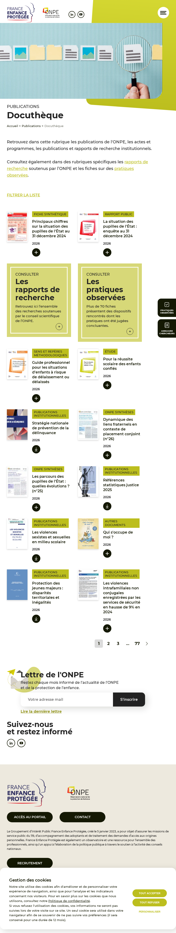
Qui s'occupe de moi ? (118, 534)
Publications (31, 126)
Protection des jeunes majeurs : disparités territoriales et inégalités (47, 593)
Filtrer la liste (23, 195)
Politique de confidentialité (69, 901)
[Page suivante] (147, 643)
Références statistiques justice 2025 (121, 485)
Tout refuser (150, 902)
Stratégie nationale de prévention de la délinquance (50, 428)
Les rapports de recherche (37, 289)
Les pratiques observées (105, 289)
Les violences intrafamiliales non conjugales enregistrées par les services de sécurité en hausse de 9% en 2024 (121, 597)
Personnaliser (149, 911)
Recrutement (29, 863)
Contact (83, 817)
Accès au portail (30, 817)
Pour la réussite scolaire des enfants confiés (122, 364)
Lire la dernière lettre (41, 711)
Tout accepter (149, 893)
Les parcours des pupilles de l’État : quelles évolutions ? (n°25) (50, 483)
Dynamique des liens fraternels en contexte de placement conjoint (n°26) (121, 429)
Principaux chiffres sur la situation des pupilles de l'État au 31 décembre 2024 (51, 228)
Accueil (12, 126)
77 (137, 643)
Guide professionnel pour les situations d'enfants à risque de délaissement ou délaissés (51, 372)
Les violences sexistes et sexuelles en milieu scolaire (51, 537)
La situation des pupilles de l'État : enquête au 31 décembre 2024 (120, 228)
